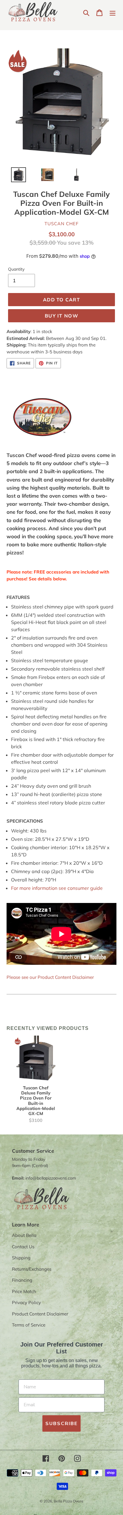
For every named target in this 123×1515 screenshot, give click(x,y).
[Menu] (112, 12)
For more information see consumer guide (57, 888)
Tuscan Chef (61, 223)
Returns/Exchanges (31, 1269)
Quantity (16, 269)
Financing (22, 1280)
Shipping (21, 1258)
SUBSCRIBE (61, 1423)
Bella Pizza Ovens (68, 1501)
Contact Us (23, 1246)
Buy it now (61, 316)
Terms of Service (28, 1325)
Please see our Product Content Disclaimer (50, 977)
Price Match (24, 1291)
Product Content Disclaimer (40, 1314)
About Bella (24, 1235)
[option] (15, 176)
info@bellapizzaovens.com (50, 1178)
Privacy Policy (26, 1302)
